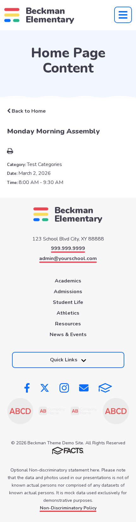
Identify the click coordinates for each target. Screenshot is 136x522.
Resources (68, 323)
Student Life (68, 302)
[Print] (10, 151)
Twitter (44, 388)
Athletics (68, 313)
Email (84, 388)
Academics (68, 280)
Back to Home (28, 111)
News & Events (68, 334)
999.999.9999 (68, 248)
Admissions (68, 291)
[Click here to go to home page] (39, 15)
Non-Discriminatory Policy (68, 508)
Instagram (64, 388)
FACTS (105, 388)
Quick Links (63, 359)
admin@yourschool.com (68, 258)
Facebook (27, 388)
